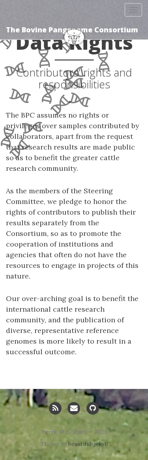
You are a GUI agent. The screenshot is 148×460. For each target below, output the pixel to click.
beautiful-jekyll (88, 443)
